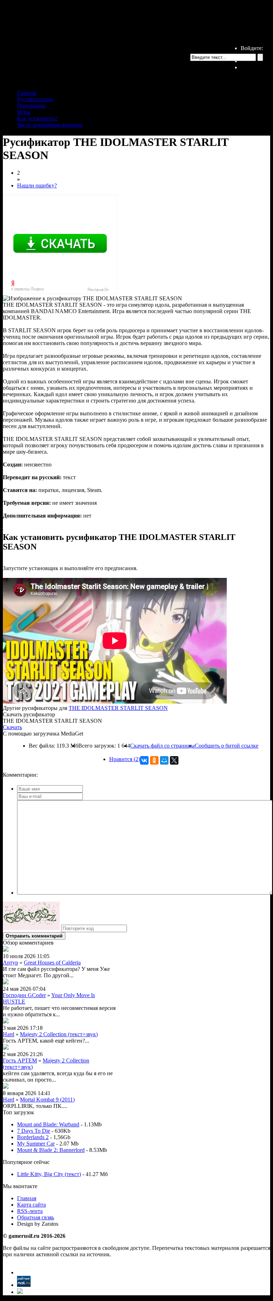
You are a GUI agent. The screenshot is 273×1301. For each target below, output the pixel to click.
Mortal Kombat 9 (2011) (47, 1100)
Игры (24, 112)
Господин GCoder (24, 995)
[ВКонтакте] (144, 760)
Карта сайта (31, 1205)
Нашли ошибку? (37, 185)
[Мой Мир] (164, 760)
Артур (10, 963)
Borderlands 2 (33, 1137)
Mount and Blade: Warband (48, 1124)
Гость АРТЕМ (20, 1060)
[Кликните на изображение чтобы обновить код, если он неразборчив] (31, 928)
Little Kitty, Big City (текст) (49, 1174)
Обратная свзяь (35, 1217)
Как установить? (37, 118)
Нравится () (124, 759)
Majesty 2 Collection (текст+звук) (59, 1034)
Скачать (12, 727)
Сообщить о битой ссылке (226, 746)
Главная (26, 93)
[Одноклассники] (154, 760)
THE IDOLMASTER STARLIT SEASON (118, 708)
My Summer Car (36, 1144)
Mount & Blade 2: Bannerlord (51, 1150)
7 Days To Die (33, 1131)
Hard (8, 1034)
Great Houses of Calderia (52, 963)
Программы (31, 106)
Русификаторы (35, 99)
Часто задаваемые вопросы (49, 125)
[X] (174, 760)
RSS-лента (30, 1211)
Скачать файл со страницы (162, 746)
